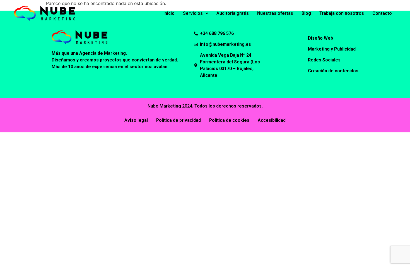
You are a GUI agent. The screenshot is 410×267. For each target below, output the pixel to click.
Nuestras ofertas (275, 13)
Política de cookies (229, 120)
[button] (195, 13)
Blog (306, 13)
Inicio (169, 13)
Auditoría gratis (232, 13)
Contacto (382, 13)
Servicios (193, 13)
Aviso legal (136, 120)
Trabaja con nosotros (341, 13)
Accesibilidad (272, 120)
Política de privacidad (178, 120)
